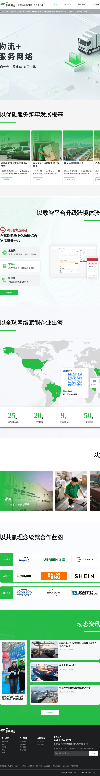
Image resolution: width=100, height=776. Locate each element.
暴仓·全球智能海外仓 (73, 163)
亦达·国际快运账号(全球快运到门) (46, 164)
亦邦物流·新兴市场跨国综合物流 (14, 164)
